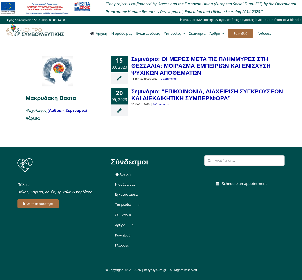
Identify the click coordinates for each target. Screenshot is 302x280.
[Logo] (25, 159)
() (67, 110)
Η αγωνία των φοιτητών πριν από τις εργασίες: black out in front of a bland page (237, 19)
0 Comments (168, 78)
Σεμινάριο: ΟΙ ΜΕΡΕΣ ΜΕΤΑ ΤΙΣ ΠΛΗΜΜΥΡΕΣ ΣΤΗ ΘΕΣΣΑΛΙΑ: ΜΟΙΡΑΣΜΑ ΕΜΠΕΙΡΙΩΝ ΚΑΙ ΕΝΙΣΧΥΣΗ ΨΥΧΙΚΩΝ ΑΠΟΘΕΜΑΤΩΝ (201, 66)
